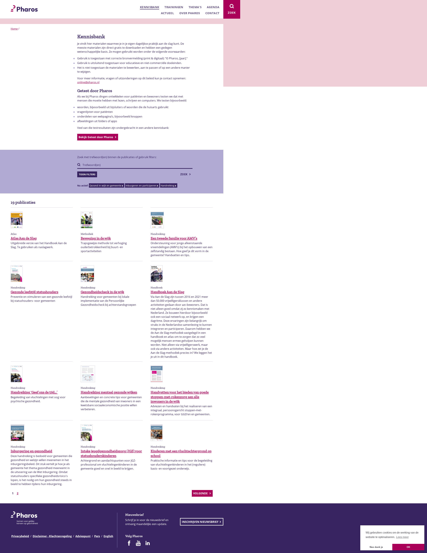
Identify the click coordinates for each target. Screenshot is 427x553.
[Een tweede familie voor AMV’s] (157, 230)
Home (14, 28)
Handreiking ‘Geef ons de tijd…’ (34, 392)
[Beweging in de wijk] (87, 230)
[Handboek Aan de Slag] (157, 283)
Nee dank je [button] (376, 547)
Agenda (213, 7)
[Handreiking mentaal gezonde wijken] (88, 384)
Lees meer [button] (402, 537)
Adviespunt (83, 536)
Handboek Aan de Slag (167, 292)
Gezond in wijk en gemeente (105, 185)
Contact (212, 13)
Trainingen (173, 7)
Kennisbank (149, 7)
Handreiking (167, 185)
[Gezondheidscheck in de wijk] (87, 283)
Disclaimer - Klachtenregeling (52, 536)
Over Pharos (189, 13)
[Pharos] (24, 8)
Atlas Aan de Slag (24, 238)
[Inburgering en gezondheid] (17, 443)
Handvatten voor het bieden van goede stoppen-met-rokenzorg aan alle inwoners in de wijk (180, 396)
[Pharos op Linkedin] (147, 543)
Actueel (167, 13)
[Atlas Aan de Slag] (17, 230)
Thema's (195, 7)
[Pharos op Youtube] (138, 543)
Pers (97, 536)
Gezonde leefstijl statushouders (34, 292)
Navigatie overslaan (14, 3)
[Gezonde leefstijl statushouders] (17, 283)
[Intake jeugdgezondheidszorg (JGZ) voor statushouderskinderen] (87, 443)
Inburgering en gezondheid (31, 451)
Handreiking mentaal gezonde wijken (109, 392)
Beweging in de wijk (96, 238)
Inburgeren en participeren (141, 185)
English (108, 536)
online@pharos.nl (88, 82)
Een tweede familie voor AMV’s (174, 238)
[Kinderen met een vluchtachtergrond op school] (156, 443)
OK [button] (408, 547)
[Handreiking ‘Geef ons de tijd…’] (17, 384)
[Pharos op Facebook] (129, 543)
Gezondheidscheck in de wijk (102, 292)
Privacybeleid (20, 536)
